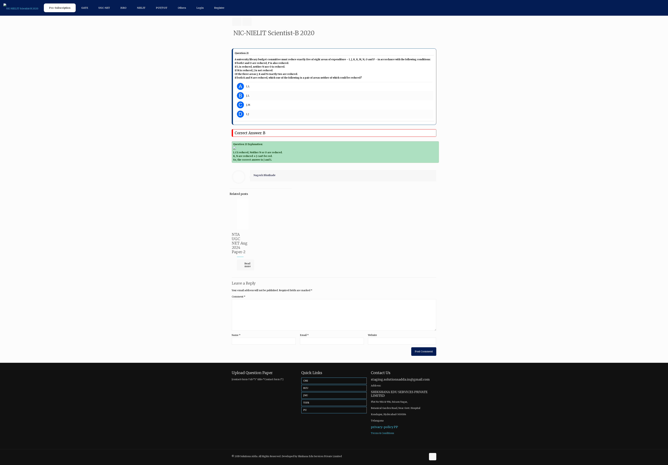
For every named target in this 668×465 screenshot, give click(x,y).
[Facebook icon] (420, 456)
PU (305, 410)
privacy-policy (382, 427)
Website (372, 335)
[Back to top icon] (432, 456)
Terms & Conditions (382, 433)
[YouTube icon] (424, 456)
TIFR (306, 402)
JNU (305, 395)
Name (236, 335)
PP (396, 427)
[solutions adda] (20, 8)
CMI (305, 380)
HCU (305, 388)
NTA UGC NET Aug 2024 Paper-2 (239, 243)
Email (304, 335)
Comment (238, 296)
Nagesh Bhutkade (264, 175)
